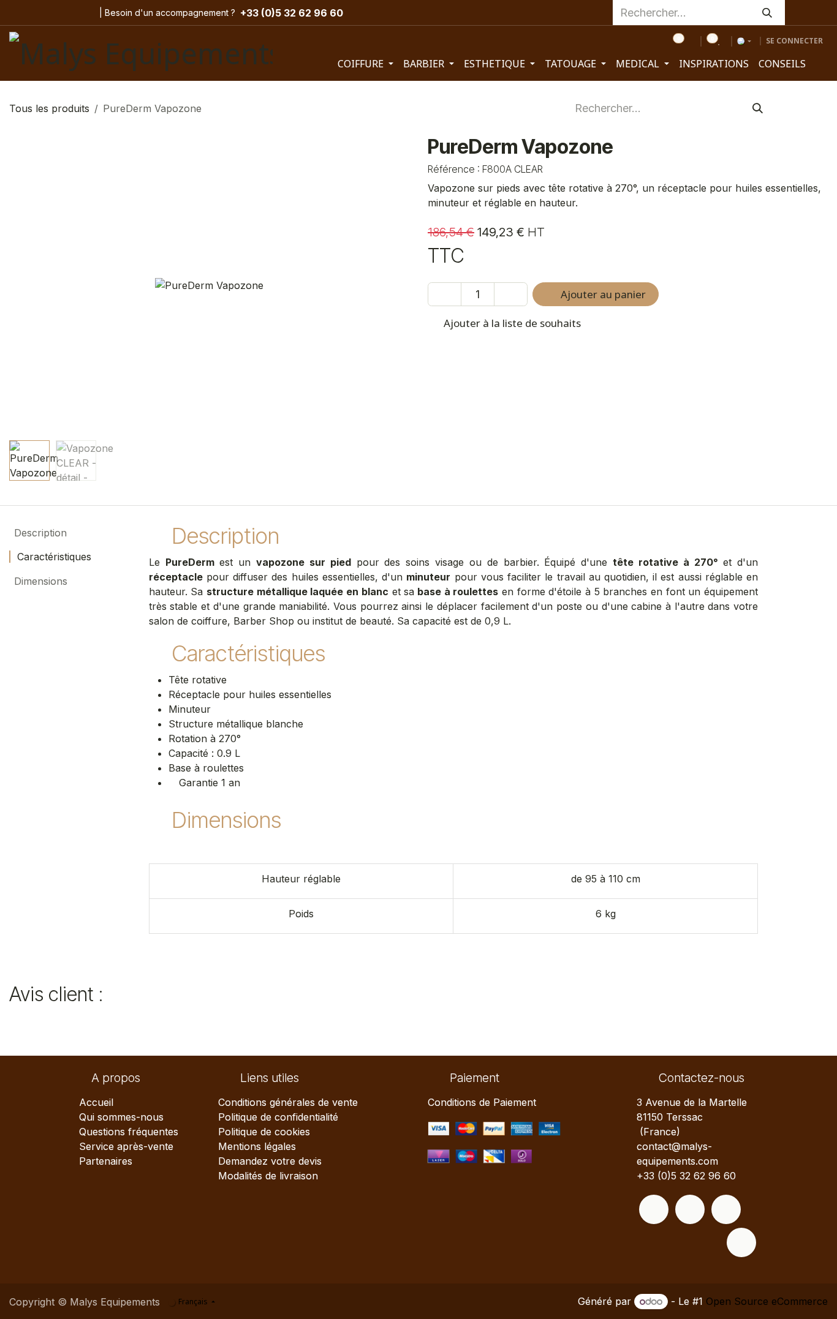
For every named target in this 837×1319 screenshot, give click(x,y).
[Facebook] (19, 13)
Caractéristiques (52, 557)
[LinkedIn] (79, 13)
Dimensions (39, 581)
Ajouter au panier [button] (602, 294)
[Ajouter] (511, 294)
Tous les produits (49, 108)
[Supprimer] (444, 294)
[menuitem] (365, 63)
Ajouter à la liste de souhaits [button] (511, 323)
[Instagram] (41, 13)
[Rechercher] (767, 12)
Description (39, 533)
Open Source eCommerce (767, 1301)
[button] (29, 285)
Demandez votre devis (270, 1161)
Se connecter (794, 41)
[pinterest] (61, 13)
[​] (653, 1209)
